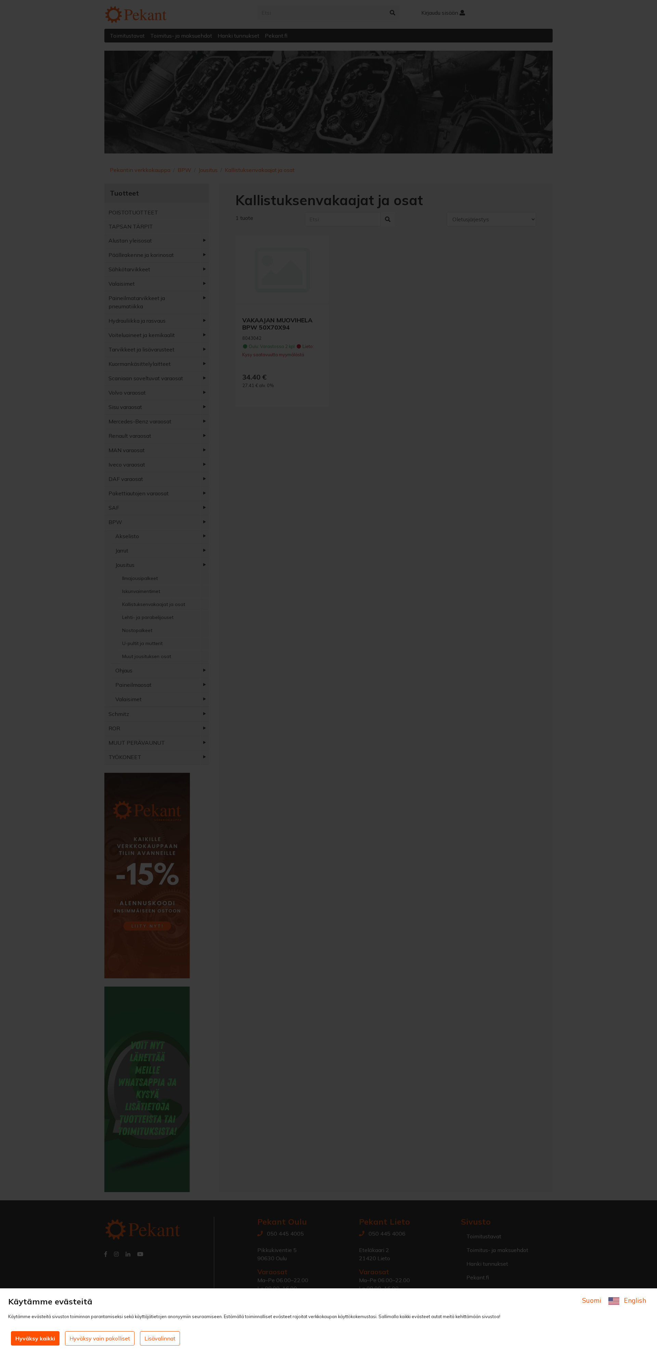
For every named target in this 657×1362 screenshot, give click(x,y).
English (634, 1300)
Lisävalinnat (160, 1338)
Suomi (592, 1300)
